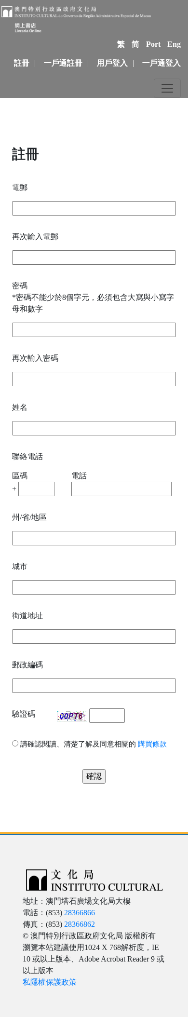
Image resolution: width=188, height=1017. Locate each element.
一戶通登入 (161, 63)
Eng (174, 44)
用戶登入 (112, 63)
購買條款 (152, 744)
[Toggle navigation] (167, 88)
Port (153, 44)
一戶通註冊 (63, 63)
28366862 (79, 924)
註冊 (21, 63)
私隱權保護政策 (50, 982)
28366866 (79, 913)
